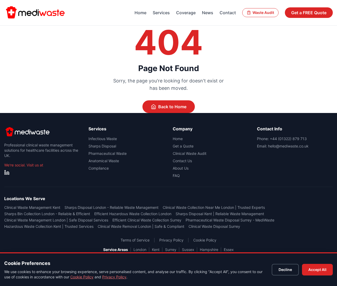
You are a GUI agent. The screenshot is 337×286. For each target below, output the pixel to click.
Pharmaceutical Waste (107, 153)
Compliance (98, 168)
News (207, 12)
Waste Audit (263, 12)
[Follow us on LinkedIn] (6, 172)
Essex (229, 249)
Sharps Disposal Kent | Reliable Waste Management (220, 213)
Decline (285, 269)
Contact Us (182, 161)
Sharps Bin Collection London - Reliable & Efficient (47, 213)
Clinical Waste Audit (189, 153)
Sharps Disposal (102, 146)
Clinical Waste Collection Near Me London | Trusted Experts (214, 207)
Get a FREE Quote (308, 12)
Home (140, 12)
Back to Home (172, 106)
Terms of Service (135, 240)
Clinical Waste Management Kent (32, 207)
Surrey (170, 249)
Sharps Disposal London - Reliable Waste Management (111, 207)
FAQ (176, 175)
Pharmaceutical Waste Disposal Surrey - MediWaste (230, 220)
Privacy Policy (114, 277)
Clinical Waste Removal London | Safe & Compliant (141, 226)
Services (161, 12)
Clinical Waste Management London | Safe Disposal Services (56, 220)
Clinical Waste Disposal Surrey (214, 226)
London (139, 249)
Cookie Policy (81, 277)
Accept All (317, 269)
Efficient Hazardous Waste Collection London (132, 213)
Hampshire (209, 249)
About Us (181, 168)
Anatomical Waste (103, 161)
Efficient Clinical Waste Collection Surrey (146, 220)
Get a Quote (183, 146)
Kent (156, 249)
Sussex (188, 249)
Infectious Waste (102, 138)
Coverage (186, 12)
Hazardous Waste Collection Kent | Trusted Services (48, 226)
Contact (228, 12)
